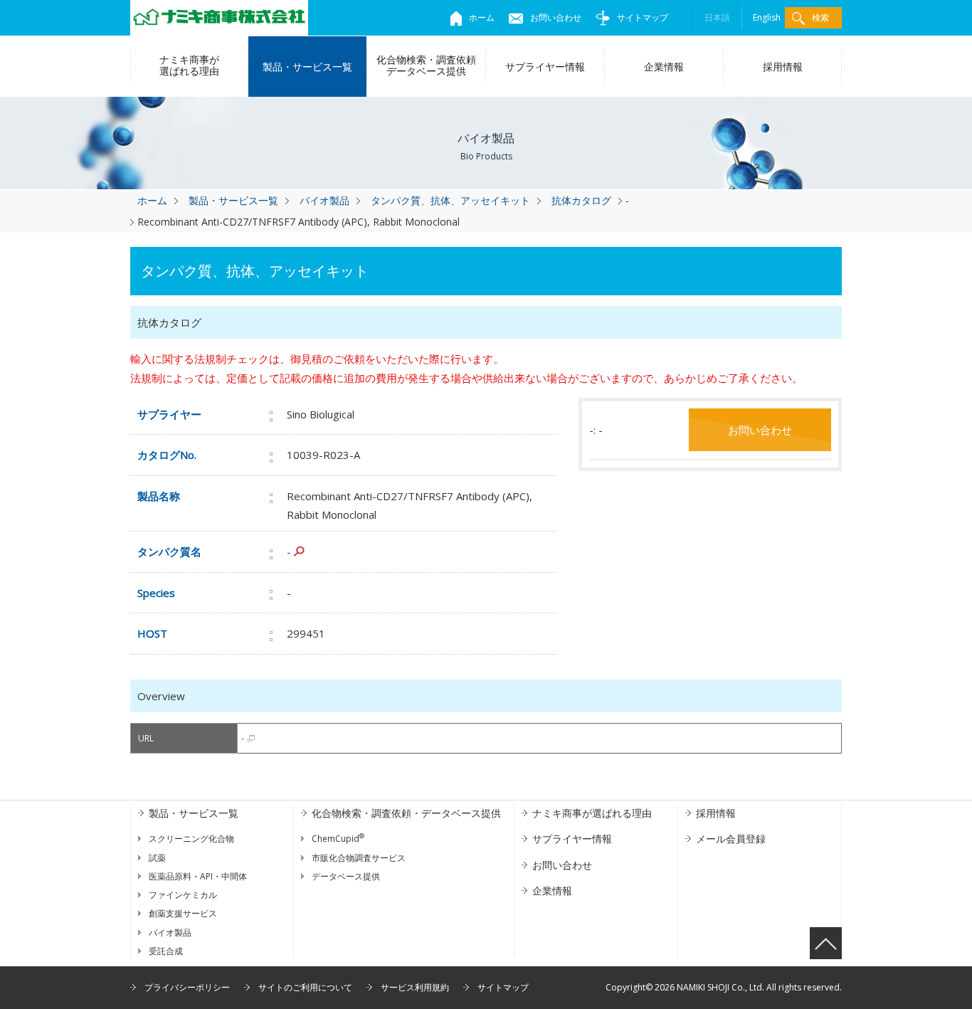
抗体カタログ (581, 200)
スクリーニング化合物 (191, 839)
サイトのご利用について (305, 987)
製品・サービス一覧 (307, 66)
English (767, 17)
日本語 (717, 17)
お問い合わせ (555, 17)
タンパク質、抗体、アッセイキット (450, 200)
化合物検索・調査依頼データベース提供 (426, 65)
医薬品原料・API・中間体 (198, 876)
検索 (820, 17)
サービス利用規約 (415, 987)
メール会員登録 (731, 838)
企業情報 (664, 66)
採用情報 (783, 66)
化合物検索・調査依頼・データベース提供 (406, 813)
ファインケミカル (183, 895)
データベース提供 (346, 876)
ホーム (482, 17)
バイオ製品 (324, 200)
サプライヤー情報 (545, 66)
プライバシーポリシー (187, 987)
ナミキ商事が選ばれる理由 (189, 65)
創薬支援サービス (183, 913)
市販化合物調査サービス (359, 858)
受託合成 (166, 951)
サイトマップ (642, 17)
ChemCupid (338, 839)
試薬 (157, 858)
